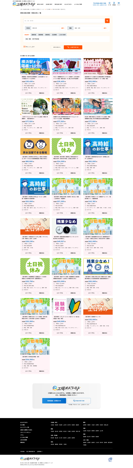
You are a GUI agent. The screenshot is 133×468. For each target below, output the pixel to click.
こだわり (62, 34)
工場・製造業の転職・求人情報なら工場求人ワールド (32, 9)
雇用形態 (34, 34)
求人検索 (48, 9)
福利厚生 (47, 34)
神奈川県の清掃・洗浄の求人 (58, 9)
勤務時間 (41, 34)
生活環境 (54, 34)
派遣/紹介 (26, 34)
